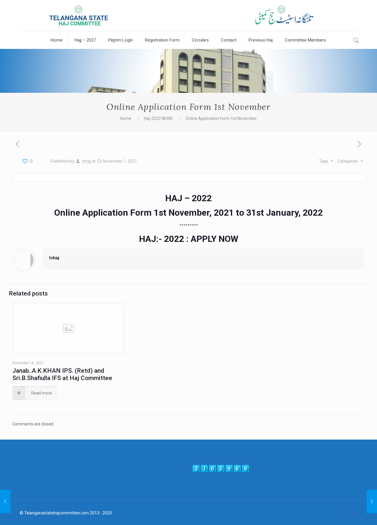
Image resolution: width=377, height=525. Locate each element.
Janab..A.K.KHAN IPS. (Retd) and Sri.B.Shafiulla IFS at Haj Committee (62, 374)
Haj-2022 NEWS (158, 118)
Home (125, 118)
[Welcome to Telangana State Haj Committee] (188, 15)
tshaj (86, 161)
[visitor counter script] (221, 471)
